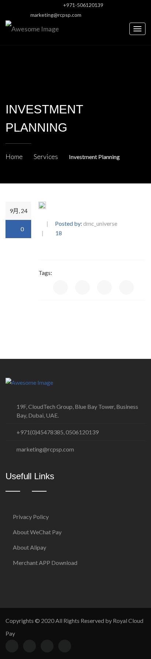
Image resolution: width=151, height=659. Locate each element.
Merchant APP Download (45, 562)
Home (14, 156)
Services (46, 156)
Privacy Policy (31, 516)
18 (58, 233)
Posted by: (86, 224)
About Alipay (29, 547)
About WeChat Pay (37, 531)
